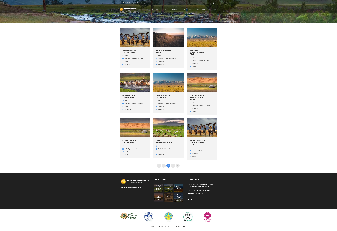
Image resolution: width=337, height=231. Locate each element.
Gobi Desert (168, 197)
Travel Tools (187, 9)
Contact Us (213, 9)
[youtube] (213, 3)
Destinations (174, 9)
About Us (154, 9)
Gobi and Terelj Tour (163, 51)
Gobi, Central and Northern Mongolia (178, 197)
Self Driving (201, 9)
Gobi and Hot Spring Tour (128, 96)
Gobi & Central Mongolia (158, 197)
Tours (164, 9)
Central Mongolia (168, 187)
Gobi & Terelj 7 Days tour (163, 96)
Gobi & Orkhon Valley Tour (129, 142)
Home (145, 9)
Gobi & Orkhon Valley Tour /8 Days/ (197, 97)
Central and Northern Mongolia (158, 187)
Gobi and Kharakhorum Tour (197, 52)
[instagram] (216, 3)
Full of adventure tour (164, 142)
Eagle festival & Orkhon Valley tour (197, 142)
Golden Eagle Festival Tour (129, 51)
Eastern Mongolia (178, 187)
